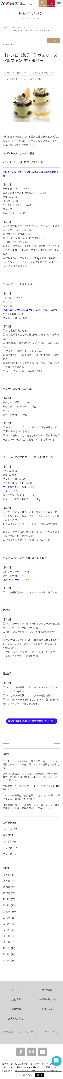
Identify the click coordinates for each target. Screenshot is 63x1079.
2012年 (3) (8, 960)
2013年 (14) (9, 954)
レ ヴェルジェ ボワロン (41, 72)
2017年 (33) (9, 929)
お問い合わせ (16, 1018)
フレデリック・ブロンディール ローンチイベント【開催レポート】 (31, 788)
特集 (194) (8, 835)
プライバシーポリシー (28, 1031)
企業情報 (16, 999)
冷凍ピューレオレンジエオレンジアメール (25, 309)
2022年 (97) (9, 899)
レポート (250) (10, 829)
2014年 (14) (9, 948)
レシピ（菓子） (12, 78)
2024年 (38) (9, 887)
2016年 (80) (9, 936)
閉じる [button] (39, 1075)
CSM (6, 72)
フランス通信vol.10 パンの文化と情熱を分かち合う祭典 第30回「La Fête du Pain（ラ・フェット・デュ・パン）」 (30, 777)
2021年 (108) (9, 905)
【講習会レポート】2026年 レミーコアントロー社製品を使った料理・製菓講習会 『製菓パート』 (31, 806)
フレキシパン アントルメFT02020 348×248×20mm (29, 171)
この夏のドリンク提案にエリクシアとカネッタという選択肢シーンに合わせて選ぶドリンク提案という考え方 (31, 764)
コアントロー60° (12, 579)
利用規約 (8, 1031)
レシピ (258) (9, 841)
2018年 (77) (9, 923)
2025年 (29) (9, 881)
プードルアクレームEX (15, 487)
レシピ (53, 40)
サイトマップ (52, 1031)
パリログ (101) (10, 853)
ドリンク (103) (10, 847)
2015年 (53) (9, 942)
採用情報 (16, 1009)
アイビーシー (19, 72)
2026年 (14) (9, 875)
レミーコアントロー (33, 78)
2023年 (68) (9, 893)
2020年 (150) (9, 911)
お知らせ (47, 1009)
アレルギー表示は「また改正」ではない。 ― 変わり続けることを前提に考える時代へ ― (31, 797)
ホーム (5, 27)
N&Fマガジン (17, 27)
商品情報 (47, 990)
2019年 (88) (9, 917)
